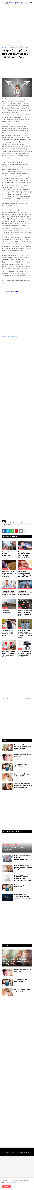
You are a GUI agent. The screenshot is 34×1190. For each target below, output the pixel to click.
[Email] (21, 531)
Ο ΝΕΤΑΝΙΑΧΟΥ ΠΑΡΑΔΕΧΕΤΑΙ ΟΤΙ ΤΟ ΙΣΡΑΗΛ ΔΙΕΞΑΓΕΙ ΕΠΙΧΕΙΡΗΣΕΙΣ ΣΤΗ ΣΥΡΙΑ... (23, 877)
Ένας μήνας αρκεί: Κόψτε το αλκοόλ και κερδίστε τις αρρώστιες (9, 574)
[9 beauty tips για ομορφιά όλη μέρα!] (7, 757)
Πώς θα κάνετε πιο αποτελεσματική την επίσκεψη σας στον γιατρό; (9, 593)
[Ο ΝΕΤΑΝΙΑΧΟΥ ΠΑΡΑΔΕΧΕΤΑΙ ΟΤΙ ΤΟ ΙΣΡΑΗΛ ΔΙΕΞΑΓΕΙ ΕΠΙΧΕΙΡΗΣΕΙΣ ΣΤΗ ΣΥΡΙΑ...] (7, 878)
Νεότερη (5, 698)
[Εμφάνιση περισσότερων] (25, 531)
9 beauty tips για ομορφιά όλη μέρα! (22, 755)
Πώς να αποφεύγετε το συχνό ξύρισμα (22, 774)
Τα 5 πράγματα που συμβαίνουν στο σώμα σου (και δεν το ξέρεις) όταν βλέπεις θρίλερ (25, 633)
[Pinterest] (16, 531)
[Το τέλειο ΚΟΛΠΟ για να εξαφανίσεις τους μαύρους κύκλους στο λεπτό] (7, 786)
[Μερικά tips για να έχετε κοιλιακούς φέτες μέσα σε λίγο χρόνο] (7, 868)
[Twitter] (8, 531)
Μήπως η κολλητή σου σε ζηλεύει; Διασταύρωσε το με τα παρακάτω (22, 746)
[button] (2, 2)
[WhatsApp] (12, 531)
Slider (3, 526)
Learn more (13, 1182)
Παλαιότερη (27, 698)
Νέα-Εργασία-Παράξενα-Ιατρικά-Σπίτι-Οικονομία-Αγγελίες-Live (19, 46)
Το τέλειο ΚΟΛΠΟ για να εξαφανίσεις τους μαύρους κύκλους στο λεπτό (23, 785)
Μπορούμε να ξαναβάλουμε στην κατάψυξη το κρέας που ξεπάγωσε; (24, 574)
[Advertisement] (17, 25)
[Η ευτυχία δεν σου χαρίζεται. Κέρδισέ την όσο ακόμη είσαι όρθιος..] (7, 897)
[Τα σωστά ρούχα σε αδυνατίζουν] (7, 767)
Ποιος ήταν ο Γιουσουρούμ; (6, 611)
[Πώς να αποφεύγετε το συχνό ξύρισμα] (7, 777)
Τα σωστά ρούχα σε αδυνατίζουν (20, 765)
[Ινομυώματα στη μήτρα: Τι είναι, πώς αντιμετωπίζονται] (7, 858)
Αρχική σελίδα (4, 46)
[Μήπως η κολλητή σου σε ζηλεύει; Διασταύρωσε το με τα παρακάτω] (7, 747)
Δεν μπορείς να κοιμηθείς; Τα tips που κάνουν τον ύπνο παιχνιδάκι (24, 554)
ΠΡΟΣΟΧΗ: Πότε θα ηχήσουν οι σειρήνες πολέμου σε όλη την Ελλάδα (25, 654)
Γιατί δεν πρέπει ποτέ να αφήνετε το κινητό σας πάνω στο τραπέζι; (8, 632)
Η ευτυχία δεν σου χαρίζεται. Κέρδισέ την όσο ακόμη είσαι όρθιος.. (22, 896)
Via (3, 287)
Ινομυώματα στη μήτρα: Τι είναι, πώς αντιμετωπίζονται (23, 857)
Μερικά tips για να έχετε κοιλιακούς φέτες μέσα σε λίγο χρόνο (23, 867)
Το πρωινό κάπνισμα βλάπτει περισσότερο (9, 553)
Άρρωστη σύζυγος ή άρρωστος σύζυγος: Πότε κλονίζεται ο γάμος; (8, 654)
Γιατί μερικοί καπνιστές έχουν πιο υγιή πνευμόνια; (25, 592)
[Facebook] (4, 531)
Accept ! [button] (6, 1186)
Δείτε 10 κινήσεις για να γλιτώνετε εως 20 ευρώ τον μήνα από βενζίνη (25, 613)
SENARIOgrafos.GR (23, 1152)
